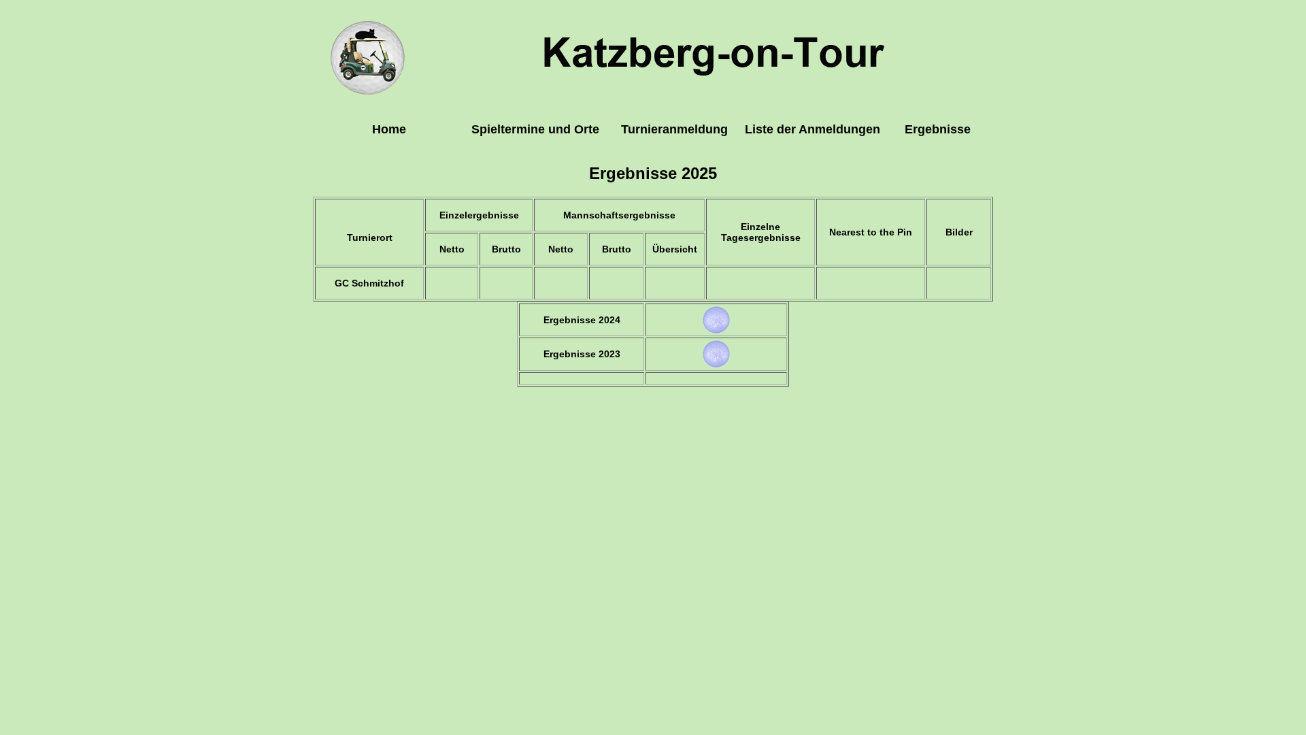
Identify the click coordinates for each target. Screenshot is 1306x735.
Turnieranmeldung (674, 129)
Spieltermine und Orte (535, 129)
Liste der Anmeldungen (812, 129)
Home (389, 129)
